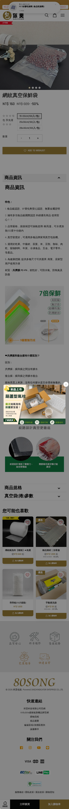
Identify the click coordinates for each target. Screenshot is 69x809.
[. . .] (34, 404)
